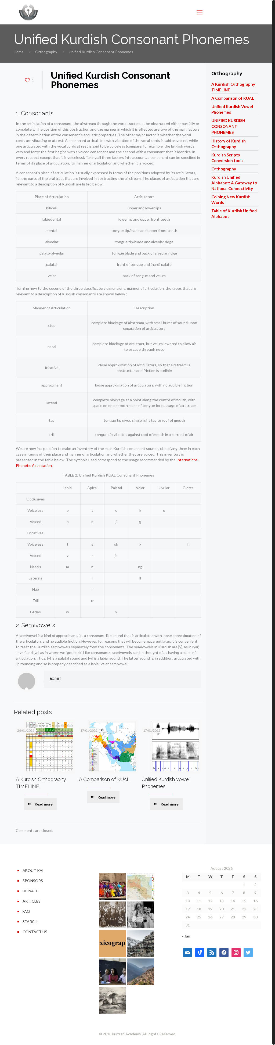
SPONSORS (33, 880)
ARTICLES (32, 901)
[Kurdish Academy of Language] (28, 12)
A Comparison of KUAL (104, 779)
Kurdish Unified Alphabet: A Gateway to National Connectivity (234, 183)
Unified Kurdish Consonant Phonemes (228, 126)
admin (55, 678)
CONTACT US (35, 931)
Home (19, 51)
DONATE (30, 891)
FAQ (26, 911)
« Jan (186, 936)
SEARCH (30, 921)
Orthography (46, 51)
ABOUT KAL (33, 870)
